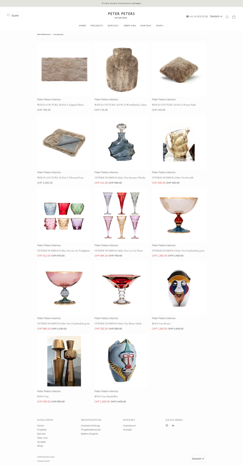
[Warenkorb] (233, 16)
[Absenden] (10, 15)
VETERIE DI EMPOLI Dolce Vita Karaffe (173, 177)
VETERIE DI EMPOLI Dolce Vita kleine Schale (118, 323)
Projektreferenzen (91, 429)
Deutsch (215, 16)
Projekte (97, 25)
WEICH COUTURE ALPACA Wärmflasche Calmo (120, 104)
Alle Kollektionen (43, 34)
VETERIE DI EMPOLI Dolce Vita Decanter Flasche (119, 177)
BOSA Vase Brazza (161, 323)
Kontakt (146, 25)
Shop (159, 25)
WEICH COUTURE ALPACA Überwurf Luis (60, 177)
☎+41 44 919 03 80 (197, 16)
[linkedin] (173, 425)
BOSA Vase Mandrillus (106, 396)
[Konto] (227, 16)
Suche (15, 15)
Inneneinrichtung (90, 425)
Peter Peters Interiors (49, 99)
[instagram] (167, 425)
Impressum (129, 425)
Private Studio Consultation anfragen (121, 3)
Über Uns (130, 25)
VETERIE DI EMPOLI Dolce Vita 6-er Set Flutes (118, 250)
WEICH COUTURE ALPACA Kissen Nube (174, 104)
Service (113, 25)
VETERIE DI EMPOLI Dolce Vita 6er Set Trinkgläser (63, 250)
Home (82, 25)
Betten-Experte (89, 433)
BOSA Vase (43, 396)
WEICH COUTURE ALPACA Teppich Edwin (60, 104)
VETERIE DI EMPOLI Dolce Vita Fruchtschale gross (178, 250)
